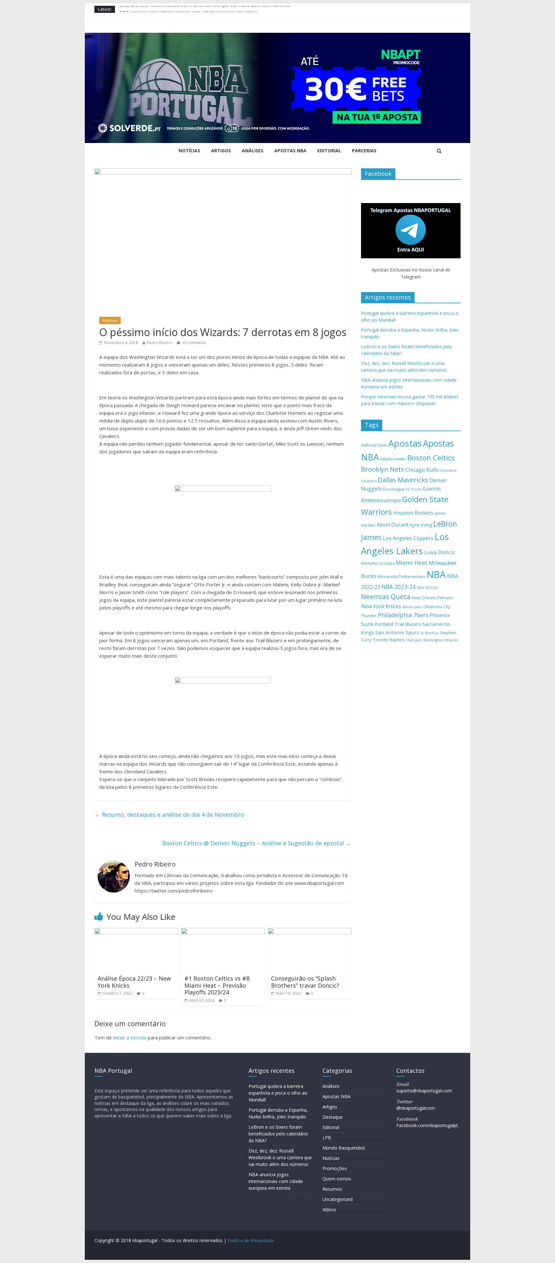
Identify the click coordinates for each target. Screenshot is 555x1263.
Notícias (189, 150)
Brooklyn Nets (382, 469)
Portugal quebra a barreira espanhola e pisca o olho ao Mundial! (278, 1093)
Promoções (334, 1168)
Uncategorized (337, 1199)
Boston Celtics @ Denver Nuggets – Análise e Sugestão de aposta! (256, 843)
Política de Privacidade (251, 1240)
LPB (326, 1137)
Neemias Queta (385, 596)
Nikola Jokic (412, 607)
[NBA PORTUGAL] (277, 36)
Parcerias (364, 150)
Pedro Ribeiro (159, 342)
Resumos (332, 1189)
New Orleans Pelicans (432, 597)
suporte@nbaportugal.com (424, 1091)
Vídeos (329, 1209)
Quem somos (336, 1179)
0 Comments (194, 342)
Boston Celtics (431, 458)
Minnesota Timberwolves (401, 576)
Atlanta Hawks (393, 458)
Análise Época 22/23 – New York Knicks (134, 981)
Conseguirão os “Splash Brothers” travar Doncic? (305, 981)
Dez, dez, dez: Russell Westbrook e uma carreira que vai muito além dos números (204, 9)
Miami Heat (411, 562)
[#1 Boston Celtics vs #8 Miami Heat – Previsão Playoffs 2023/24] (223, 931)
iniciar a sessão (129, 1037)
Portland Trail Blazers (397, 624)
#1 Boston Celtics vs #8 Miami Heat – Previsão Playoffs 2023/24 (217, 985)
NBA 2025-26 (427, 587)
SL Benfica (429, 632)
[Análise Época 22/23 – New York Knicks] (136, 931)
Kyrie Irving (421, 525)
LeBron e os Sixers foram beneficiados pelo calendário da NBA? (278, 1133)
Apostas (405, 443)
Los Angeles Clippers (408, 538)
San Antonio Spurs (397, 632)
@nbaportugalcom (415, 1108)
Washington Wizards (440, 639)
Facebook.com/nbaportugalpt (427, 1125)
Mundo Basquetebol (343, 1148)
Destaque (332, 1117)
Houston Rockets (413, 512)
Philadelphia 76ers (403, 615)
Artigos (221, 150)
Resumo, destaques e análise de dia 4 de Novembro (169, 814)
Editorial (329, 150)
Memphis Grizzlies (377, 563)
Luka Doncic (439, 552)
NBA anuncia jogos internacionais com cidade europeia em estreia (276, 1181)
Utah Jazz (414, 639)
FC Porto (414, 489)
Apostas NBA (290, 150)
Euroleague (394, 489)
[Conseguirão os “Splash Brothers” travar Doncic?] (309, 931)
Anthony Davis (374, 445)
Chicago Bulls (421, 469)
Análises (252, 150)
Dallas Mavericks (403, 479)
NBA (436, 574)
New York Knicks (381, 606)
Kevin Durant (393, 524)
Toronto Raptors (389, 640)
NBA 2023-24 (399, 587)
